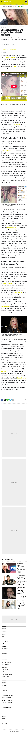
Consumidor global (7, 674)
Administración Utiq (7, 707)
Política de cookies (6, 697)
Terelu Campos (5, 306)
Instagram (5, 49)
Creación (4, 639)
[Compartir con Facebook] (2, 400)
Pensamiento (5, 641)
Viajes (3, 643)
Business (4, 634)
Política (4, 631)
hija (15, 230)
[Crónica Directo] (14, 2)
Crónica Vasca (5, 664)
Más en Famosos (8, 559)
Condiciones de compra (8, 705)
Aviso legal (4, 688)
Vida (3, 636)
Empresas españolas (7, 702)
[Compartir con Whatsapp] (7, 400)
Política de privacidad (7, 695)
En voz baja (4, 653)
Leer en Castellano (4, 3)
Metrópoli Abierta (6, 662)
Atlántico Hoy (5, 672)
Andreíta (3, 371)
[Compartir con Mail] (13, 400)
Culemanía (4, 667)
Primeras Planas (6, 651)
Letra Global (5, 669)
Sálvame (14, 66)
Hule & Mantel (5, 677)
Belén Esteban (12, 49)
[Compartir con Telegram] (10, 400)
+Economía (4, 646)
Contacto (4, 690)
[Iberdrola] (21, 6)
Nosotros (4, 685)
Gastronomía (5, 648)
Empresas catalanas (7, 700)
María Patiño (18, 292)
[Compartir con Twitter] (5, 400)
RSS (2, 693)
